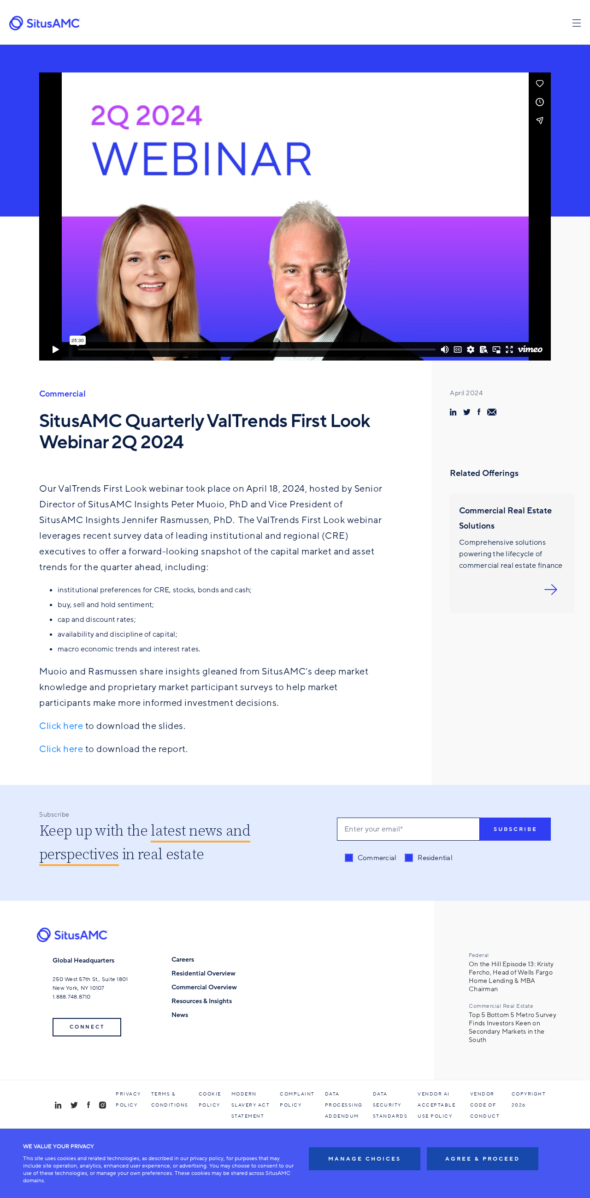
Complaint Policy (297, 1099)
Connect (87, 1026)
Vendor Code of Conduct (485, 1105)
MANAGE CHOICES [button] (364, 1158)
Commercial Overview (204, 987)
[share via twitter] (467, 412)
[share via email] (491, 412)
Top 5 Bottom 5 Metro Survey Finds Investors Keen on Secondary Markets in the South (512, 1027)
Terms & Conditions (170, 1099)
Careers (182, 959)
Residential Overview (203, 973)
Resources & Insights (201, 1001)
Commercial (62, 393)
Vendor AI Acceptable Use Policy (436, 1105)
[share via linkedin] (453, 412)
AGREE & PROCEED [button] (482, 1158)
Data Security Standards (390, 1105)
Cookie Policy (210, 1099)
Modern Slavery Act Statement (250, 1105)
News (179, 1015)
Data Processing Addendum (344, 1105)
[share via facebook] (479, 412)
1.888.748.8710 (72, 996)
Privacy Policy (128, 1099)
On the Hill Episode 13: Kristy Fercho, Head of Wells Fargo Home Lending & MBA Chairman (511, 976)
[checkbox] (399, 858)
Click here (61, 726)
